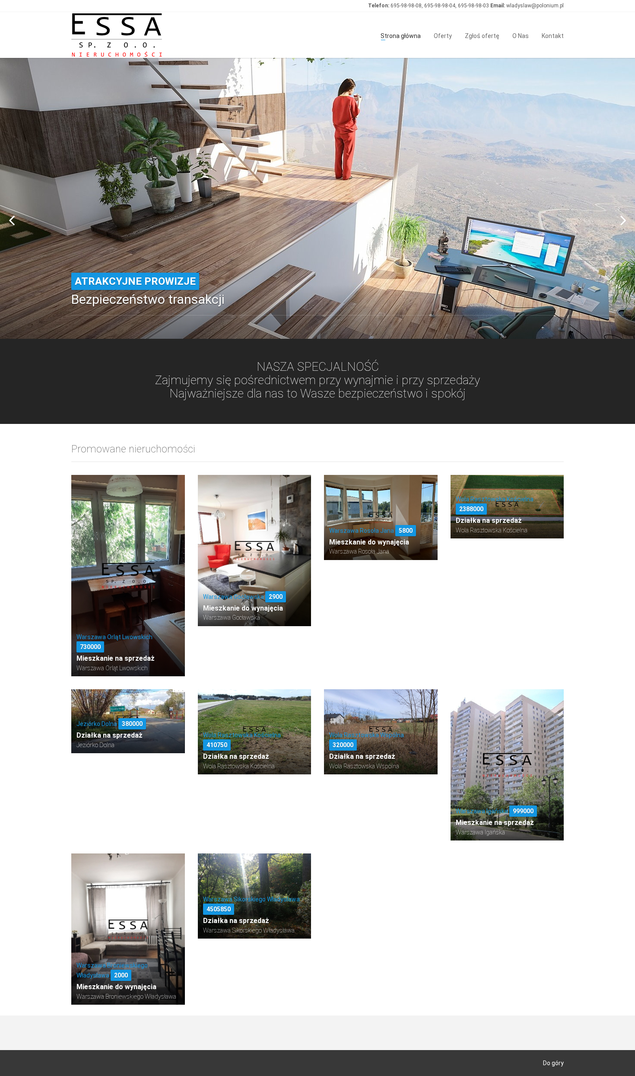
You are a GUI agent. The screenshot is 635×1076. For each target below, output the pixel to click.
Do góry (553, 1063)
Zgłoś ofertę (482, 35)
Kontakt (553, 35)
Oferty (443, 35)
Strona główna (401, 35)
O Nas (520, 35)
